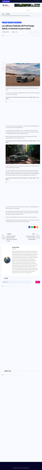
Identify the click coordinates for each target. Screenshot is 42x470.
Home (3, 14)
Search (37, 282)
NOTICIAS (8, 14)
